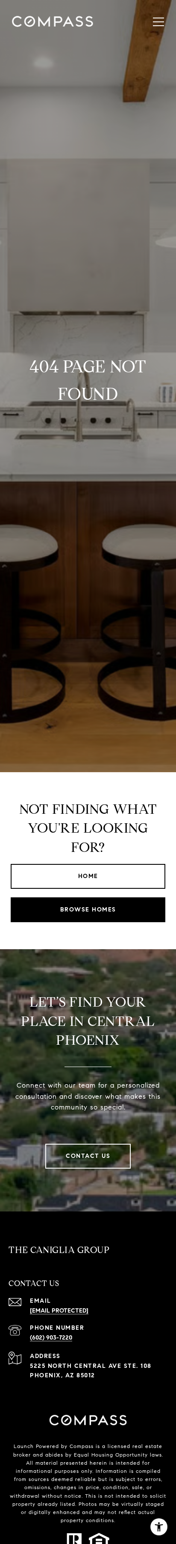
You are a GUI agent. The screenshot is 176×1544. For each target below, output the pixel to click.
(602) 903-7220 (51, 1337)
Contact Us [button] (88, 1156)
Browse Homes (88, 909)
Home (88, 876)
